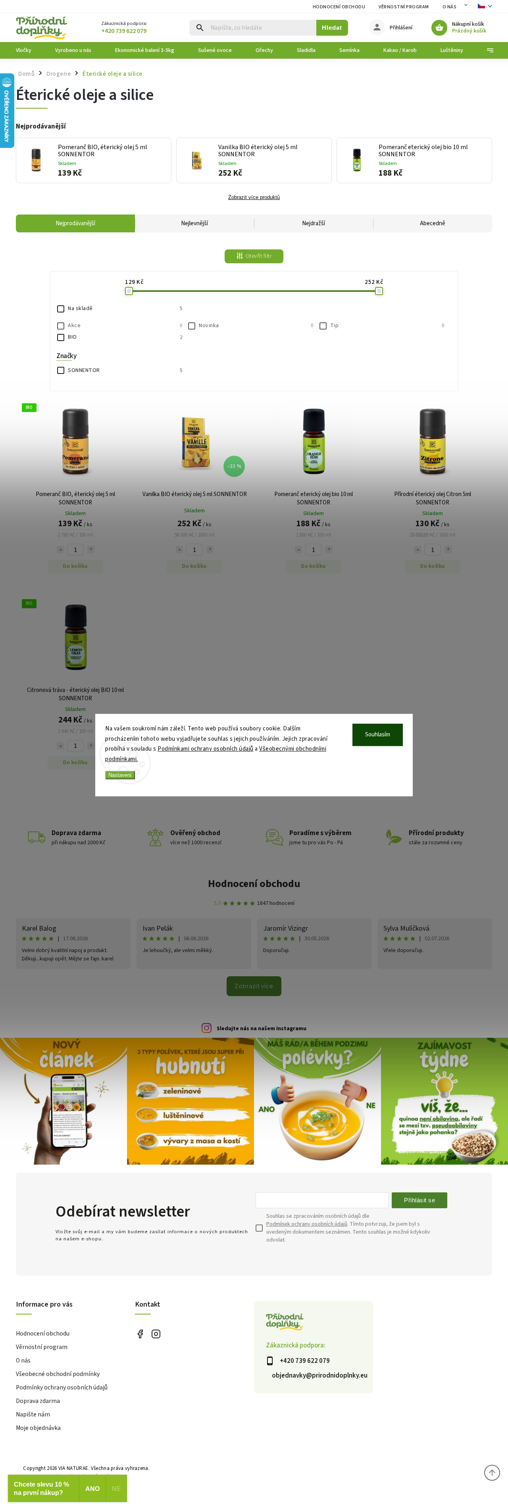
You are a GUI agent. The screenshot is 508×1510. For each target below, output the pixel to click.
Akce (125, 326)
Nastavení (120, 775)
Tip (387, 326)
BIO (125, 337)
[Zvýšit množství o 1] (90, 549)
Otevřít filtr (259, 256)
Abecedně (432, 223)
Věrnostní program (404, 7)
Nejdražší (313, 223)
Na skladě (125, 308)
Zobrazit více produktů (254, 197)
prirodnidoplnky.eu (156, 1334)
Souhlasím (377, 734)
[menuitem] (29, 50)
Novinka (256, 326)
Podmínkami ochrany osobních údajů (206, 749)
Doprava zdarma (38, 1401)
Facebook (140, 1334)
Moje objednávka (38, 1428)
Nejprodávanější (75, 223)
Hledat (332, 27)
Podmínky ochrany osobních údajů (62, 1387)
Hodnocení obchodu (339, 7)
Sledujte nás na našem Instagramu (261, 1029)
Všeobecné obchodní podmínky (58, 1374)
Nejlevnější (194, 223)
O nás (450, 7)
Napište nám (33, 1414)
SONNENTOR (125, 370)
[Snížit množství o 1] (60, 549)
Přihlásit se (419, 1200)
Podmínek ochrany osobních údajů (306, 1224)
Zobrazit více (254, 986)
